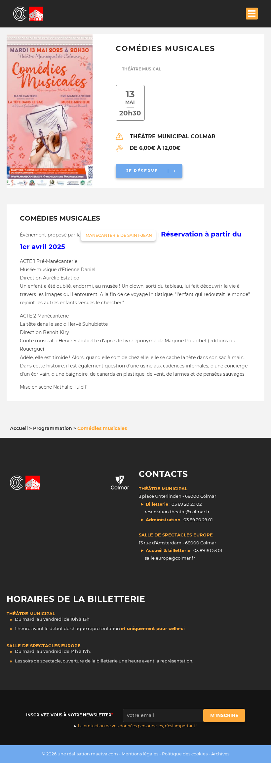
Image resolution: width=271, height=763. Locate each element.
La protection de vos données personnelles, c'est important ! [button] (137, 725)
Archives (220, 753)
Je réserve (142, 170)
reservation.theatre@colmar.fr (177, 511)
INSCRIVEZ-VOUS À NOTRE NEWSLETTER (68, 714)
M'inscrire (224, 715)
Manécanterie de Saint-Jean (118, 235)
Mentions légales (140, 753)
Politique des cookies (185, 753)
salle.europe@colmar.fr (170, 558)
